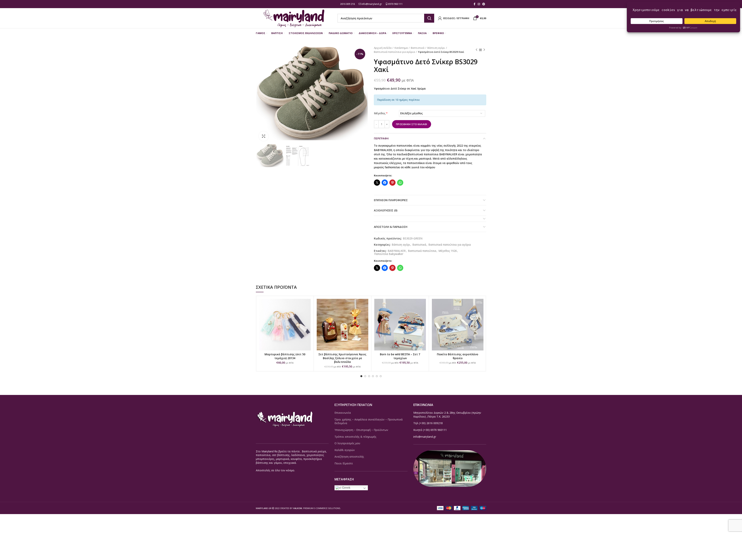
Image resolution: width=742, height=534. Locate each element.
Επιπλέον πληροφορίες (391, 200)
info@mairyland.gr (372, 4)
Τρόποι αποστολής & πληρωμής (355, 436)
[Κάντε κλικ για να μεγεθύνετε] (263, 136)
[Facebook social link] (474, 4)
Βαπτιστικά (417, 48)
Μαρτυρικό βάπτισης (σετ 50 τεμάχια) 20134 (285, 356)
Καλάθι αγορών (344, 450)
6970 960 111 (395, 4)
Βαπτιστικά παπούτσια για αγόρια (394, 52)
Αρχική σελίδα (382, 48)
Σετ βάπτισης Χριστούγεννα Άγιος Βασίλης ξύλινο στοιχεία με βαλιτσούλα (342, 358)
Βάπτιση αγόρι (436, 48)
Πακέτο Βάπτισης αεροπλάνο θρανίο (457, 356)
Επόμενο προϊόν (484, 50)
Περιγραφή (381, 138)
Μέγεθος (381, 113)
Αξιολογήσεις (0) (385, 210)
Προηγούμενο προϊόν (476, 50)
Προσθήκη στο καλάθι (411, 124)
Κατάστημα (401, 48)
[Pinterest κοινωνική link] (483, 4)
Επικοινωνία (342, 412)
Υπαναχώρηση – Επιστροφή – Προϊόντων (361, 430)
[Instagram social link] (479, 4)
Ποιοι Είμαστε (343, 463)
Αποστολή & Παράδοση (390, 227)
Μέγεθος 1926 (447, 251)
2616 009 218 (347, 4)
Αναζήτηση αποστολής (349, 456)
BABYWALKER (397, 251)
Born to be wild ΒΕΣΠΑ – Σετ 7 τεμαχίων (400, 356)
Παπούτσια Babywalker (388, 254)
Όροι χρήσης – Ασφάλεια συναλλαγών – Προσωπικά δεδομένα (368, 421)
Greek (345, 487)
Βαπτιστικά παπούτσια (422, 251)
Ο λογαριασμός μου (347, 443)
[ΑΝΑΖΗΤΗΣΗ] (429, 18)
